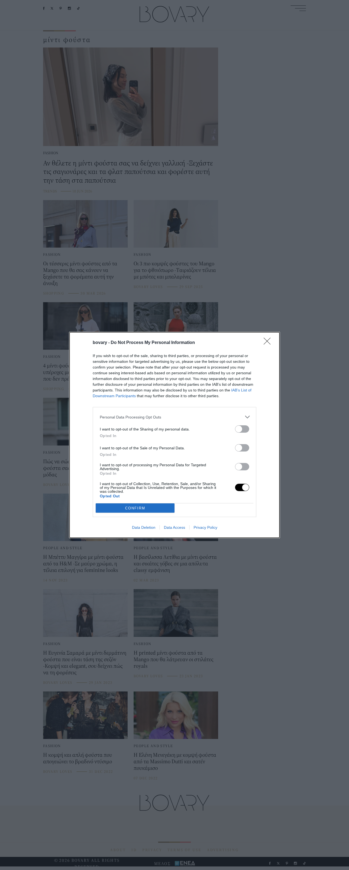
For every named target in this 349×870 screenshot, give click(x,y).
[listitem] (174, 417)
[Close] (269, 343)
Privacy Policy (205, 527)
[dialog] (174, 435)
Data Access (174, 527)
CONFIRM (135, 508)
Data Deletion (143, 527)
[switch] (242, 429)
